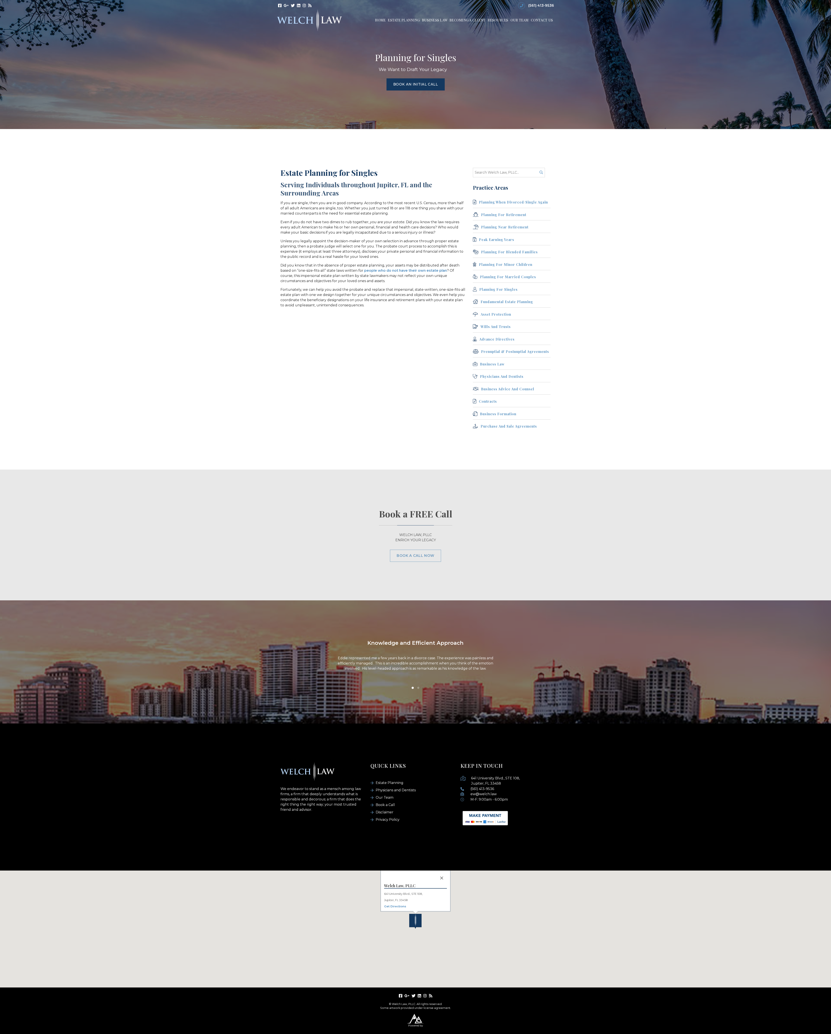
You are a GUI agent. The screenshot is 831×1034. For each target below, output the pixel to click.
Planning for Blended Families (509, 252)
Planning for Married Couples (508, 277)
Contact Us (542, 20)
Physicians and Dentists (501, 376)
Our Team (520, 20)
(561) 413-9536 (541, 5)
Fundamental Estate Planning (507, 301)
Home (380, 20)
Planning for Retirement (503, 214)
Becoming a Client (467, 20)
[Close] (441, 878)
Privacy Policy (387, 820)
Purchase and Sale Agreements (509, 426)
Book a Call (385, 805)
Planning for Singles (498, 289)
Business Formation (498, 414)
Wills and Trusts (496, 326)
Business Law (434, 20)
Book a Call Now (415, 556)
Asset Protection (496, 314)
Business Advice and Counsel (507, 389)
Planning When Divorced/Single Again (513, 202)
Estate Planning (404, 20)
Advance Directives (497, 339)
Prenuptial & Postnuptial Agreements (515, 351)
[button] (415, 921)
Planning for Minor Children (505, 264)
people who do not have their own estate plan (405, 270)
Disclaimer (384, 812)
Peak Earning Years (496, 239)
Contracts (488, 401)
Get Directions (395, 906)
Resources (498, 20)
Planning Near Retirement (504, 227)
